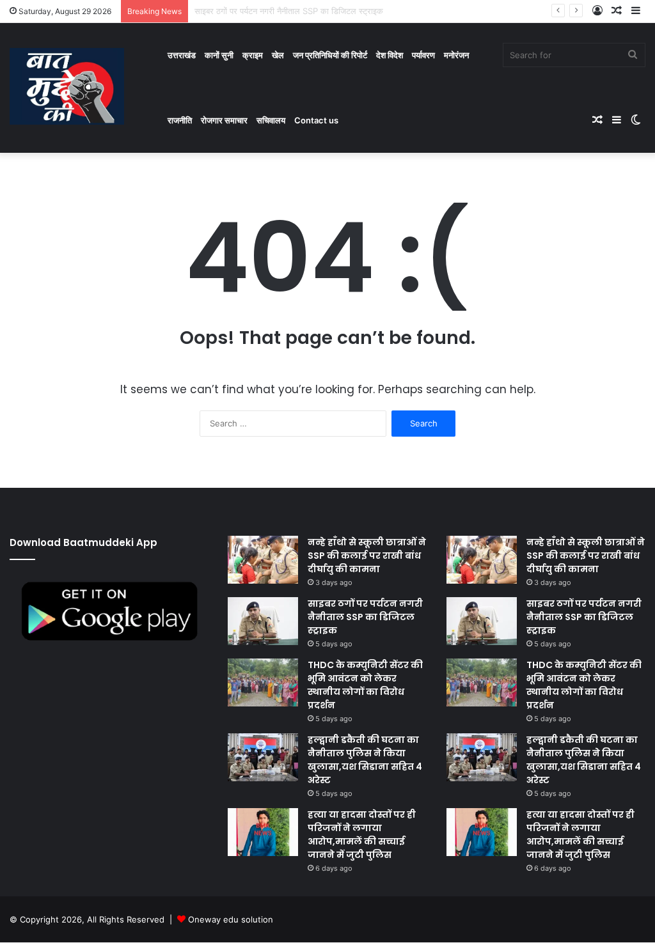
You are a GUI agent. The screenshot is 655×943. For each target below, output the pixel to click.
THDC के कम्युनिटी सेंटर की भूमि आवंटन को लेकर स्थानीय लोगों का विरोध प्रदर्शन (365, 685)
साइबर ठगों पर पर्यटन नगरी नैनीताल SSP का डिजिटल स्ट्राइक (365, 617)
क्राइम (252, 55)
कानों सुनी (219, 55)
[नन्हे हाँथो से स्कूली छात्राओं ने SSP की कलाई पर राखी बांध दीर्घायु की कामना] (263, 560)
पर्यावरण (423, 55)
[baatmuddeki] (67, 86)
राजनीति (180, 120)
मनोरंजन (456, 55)
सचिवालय (270, 120)
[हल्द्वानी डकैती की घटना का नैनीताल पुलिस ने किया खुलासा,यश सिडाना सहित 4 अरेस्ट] (263, 757)
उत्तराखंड (182, 55)
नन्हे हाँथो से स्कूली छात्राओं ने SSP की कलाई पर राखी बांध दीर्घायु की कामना (367, 555)
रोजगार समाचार (224, 120)
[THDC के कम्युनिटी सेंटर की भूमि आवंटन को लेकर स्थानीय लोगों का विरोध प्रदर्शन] (263, 682)
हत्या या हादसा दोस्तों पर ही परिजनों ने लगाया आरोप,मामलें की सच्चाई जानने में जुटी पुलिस (362, 834)
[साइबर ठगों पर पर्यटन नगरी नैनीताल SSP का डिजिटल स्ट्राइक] (263, 621)
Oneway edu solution (230, 919)
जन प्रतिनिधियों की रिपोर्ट (330, 55)
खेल (278, 55)
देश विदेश (389, 55)
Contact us (316, 120)
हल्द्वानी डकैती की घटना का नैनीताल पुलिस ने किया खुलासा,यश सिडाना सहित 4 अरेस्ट (365, 759)
